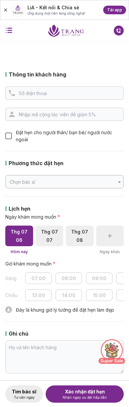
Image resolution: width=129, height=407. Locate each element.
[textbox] (64, 182)
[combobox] (64, 181)
